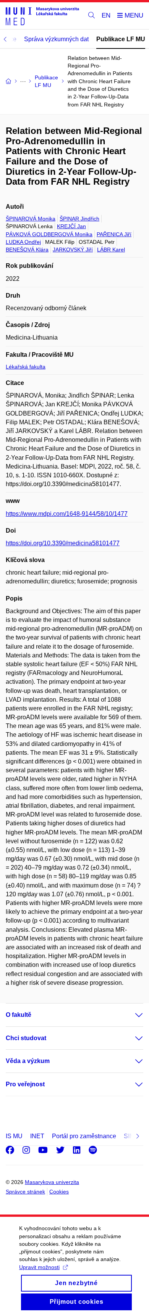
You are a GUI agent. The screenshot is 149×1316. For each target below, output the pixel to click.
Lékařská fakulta (25, 367)
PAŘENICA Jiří (114, 234)
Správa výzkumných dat (56, 39)
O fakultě (18, 1015)
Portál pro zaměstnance (84, 1136)
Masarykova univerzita (52, 1182)
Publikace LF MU (120, 39)
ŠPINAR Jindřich (79, 219)
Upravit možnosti (39, 1267)
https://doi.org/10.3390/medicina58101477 (63, 543)
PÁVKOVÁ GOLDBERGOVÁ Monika (49, 234)
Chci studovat (26, 1038)
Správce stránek (25, 1192)
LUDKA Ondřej (23, 242)
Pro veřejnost (25, 1084)
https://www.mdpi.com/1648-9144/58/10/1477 (67, 514)
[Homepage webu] (42, 15)
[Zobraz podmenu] (131, 1015)
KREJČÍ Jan (71, 226)
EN (106, 15)
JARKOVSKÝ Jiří (73, 249)
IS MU (14, 1136)
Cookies (59, 1192)
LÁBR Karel (111, 249)
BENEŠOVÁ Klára (27, 249)
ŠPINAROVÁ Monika (30, 219)
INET (37, 1136)
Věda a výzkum (28, 1061)
